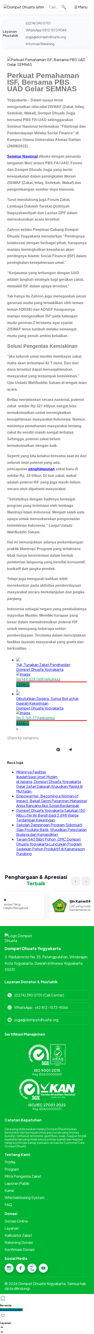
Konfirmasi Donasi (19, 1249)
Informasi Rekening (40, 44)
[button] (11, 1309)
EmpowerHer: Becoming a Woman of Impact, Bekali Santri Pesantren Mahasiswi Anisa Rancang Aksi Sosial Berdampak (51, 801)
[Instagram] (9, 1268)
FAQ (8, 1204)
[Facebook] (20, 1268)
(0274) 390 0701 (38, 23)
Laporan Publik (17, 1183)
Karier (9, 1190)
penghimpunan (41, 469)
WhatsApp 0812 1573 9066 (46, 30)
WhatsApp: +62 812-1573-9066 (41, 1007)
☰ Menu (80, 7)
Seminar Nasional (22, 156)
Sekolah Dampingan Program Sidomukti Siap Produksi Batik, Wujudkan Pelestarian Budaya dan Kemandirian (51, 829)
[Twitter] (32, 1268)
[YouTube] (43, 1268)
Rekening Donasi (19, 1242)
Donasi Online (16, 1221)
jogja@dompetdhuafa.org (46, 37)
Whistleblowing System (24, 1197)
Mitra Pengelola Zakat (23, 1176)
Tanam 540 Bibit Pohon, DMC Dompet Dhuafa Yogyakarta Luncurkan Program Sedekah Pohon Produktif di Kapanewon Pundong (50, 846)
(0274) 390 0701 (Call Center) (39, 995)
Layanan (12, 1228)
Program (12, 1169)
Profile (10, 1162)
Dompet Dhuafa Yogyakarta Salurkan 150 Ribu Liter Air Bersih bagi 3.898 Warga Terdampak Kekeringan (50, 815)
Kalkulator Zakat (18, 1235)
